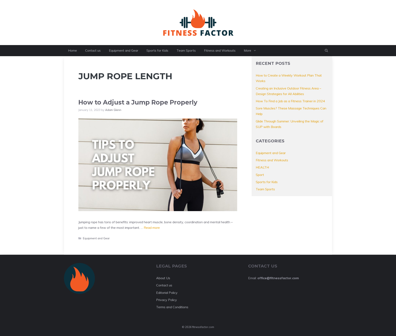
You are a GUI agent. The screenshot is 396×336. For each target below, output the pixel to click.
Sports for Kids (157, 50)
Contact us (93, 50)
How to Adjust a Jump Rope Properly (137, 102)
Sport (260, 175)
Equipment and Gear (123, 50)
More (247, 50)
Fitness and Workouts (220, 50)
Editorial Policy (167, 293)
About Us (163, 278)
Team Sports (186, 50)
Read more (152, 228)
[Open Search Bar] (326, 50)
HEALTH (262, 167)
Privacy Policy (166, 300)
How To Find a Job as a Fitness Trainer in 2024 (290, 101)
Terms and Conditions (172, 307)
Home (72, 50)
